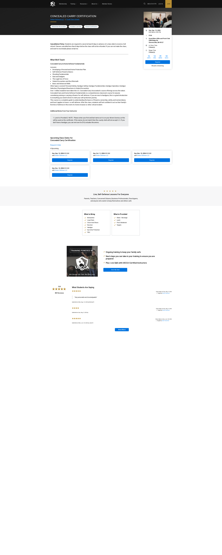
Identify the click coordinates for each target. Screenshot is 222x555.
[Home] (52, 4)
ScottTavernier (166, 293)
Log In (160, 4)
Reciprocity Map (123, 2)
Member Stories (107, 4)
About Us (95, 2)
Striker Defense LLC (57, 19)
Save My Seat (115, 270)
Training (73, 2)
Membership (63, 4)
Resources (84, 2)
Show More (122, 329)
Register (157, 62)
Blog (113, 2)
